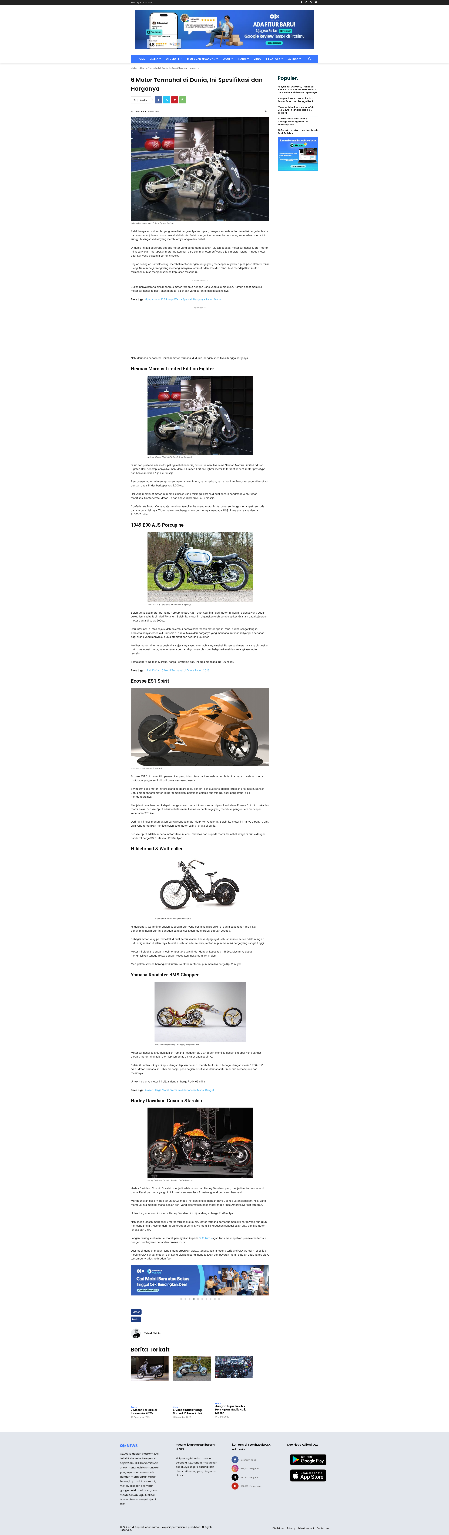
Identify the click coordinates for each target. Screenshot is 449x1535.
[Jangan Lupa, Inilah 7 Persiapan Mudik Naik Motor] (234, 1378)
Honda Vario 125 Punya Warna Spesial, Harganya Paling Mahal (183, 299)
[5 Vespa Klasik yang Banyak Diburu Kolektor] (192, 1380)
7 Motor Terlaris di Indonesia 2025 (144, 1411)
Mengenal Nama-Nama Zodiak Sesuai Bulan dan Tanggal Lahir (296, 100)
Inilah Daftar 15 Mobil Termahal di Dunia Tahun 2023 (177, 670)
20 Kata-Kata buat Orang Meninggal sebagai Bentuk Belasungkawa (293, 121)
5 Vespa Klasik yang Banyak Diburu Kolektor (190, 1411)
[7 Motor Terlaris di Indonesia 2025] (150, 1380)
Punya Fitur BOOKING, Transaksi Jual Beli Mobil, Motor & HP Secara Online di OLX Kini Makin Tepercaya (297, 89)
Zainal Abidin (140, 111)
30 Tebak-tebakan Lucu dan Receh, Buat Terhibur (298, 132)
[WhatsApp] (182, 99)
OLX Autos (205, 1238)
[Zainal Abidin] (136, 1333)
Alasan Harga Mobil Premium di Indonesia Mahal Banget (179, 1090)
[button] (310, 59)
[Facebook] (302, 3)
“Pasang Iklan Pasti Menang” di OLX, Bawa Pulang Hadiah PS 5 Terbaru (295, 110)
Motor (134, 68)
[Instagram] (306, 3)
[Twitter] (311, 3)
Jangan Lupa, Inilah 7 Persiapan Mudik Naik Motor (230, 1410)
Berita (134, 1407)
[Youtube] (316, 3)
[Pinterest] (174, 99)
